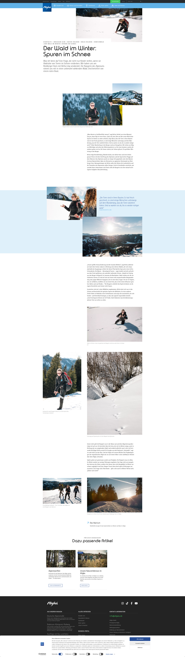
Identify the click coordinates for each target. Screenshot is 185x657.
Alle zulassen (140, 639)
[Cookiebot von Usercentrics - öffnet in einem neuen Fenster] (42, 654)
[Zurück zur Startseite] (47, 7)
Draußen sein (59, 42)
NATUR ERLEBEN (73, 42)
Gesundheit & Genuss (83, 618)
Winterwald (99, 42)
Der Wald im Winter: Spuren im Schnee (60, 44)
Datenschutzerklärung (115, 625)
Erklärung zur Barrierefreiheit (117, 630)
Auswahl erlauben (140, 643)
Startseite (47, 42)
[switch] (75, 654)
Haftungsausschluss (115, 627)
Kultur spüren (81, 623)
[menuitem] (58, 5)
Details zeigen (109, 654)
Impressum (112, 634)
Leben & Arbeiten (82, 625)
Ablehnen (140, 647)
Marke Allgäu (81, 635)
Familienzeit (81, 620)
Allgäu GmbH (113, 620)
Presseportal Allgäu (114, 622)
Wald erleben (86, 42)
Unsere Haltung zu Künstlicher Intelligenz (120, 632)
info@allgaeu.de (116, 616)
